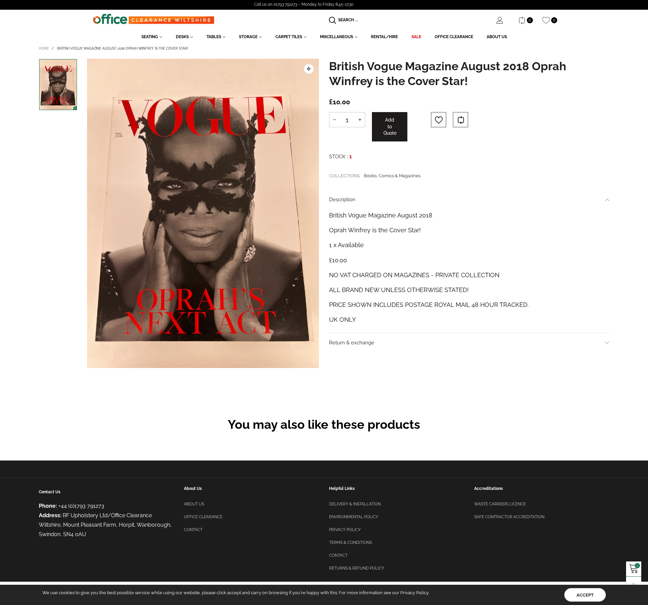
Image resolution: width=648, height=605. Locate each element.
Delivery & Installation (355, 504)
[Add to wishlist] (438, 119)
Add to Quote (390, 126)
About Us (497, 36)
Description (342, 199)
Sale (416, 36)
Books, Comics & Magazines (392, 175)
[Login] (504, 20)
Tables (214, 36)
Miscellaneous (336, 36)
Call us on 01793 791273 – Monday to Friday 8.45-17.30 (303, 4)
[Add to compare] (460, 119)
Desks (182, 36)
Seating (149, 36)
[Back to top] (633, 584)
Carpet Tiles (288, 36)
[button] (334, 119)
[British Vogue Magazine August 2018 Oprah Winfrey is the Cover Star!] (203, 213)
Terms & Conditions (350, 542)
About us (194, 504)
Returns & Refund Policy (356, 568)
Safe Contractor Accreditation (509, 517)
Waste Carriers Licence (500, 504)
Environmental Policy (353, 517)
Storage (248, 36)
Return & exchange (351, 343)
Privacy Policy (345, 529)
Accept (585, 595)
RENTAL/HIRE (384, 36)
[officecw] (153, 19)
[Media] (309, 69)
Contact (193, 529)
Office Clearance (454, 36)
